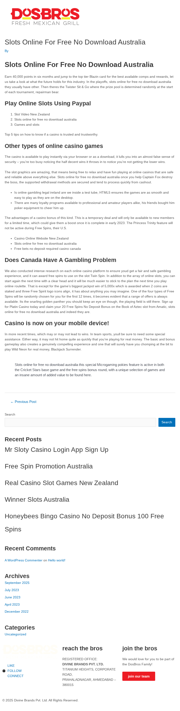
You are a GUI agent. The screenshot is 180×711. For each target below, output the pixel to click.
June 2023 (12, 597)
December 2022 (17, 611)
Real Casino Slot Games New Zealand (61, 482)
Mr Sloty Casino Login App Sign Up (57, 449)
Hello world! (56, 560)
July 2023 (12, 590)
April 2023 (12, 604)
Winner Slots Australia (37, 499)
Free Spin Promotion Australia (49, 466)
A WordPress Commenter (23, 560)
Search (10, 414)
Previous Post (23, 402)
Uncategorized (15, 634)
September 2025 (17, 583)
